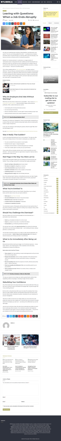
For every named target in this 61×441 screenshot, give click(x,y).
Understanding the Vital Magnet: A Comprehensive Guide (54, 57)
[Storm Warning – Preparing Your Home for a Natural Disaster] (46, 42)
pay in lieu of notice (15, 195)
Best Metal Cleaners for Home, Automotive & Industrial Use (23, 89)
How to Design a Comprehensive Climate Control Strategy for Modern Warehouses (20, 368)
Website (22, 401)
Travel (45, 205)
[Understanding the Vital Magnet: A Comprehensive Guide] (46, 56)
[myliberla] (7, 2)
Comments (56, 23)
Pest (45, 203)
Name (4, 397)
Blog (45, 188)
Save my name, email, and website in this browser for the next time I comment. (19, 406)
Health (29, 1)
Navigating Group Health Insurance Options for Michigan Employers (32, 368)
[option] (50, 76)
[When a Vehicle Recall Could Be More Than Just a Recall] (6, 85)
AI (44, 207)
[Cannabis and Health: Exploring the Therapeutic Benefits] (46, 164)
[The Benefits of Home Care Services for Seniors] (46, 49)
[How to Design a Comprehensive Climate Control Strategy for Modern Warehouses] (20, 362)
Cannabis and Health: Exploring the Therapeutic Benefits (54, 165)
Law (42, 1)
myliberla (46, 178)
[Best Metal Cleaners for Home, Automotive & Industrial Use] (6, 90)
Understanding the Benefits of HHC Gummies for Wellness (50, 134)
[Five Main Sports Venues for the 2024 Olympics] (46, 36)
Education (25, 1)
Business (20, 1)
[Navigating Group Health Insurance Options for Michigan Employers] (33, 362)
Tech (45, 1)
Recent (50, 23)
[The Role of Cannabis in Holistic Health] (46, 158)
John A (6, 20)
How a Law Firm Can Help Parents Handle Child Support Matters (50, 80)
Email (4, 401)
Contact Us (49, 1)
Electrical (46, 211)
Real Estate (46, 197)
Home (16, 1)
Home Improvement (36, 1)
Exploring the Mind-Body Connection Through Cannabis (54, 151)
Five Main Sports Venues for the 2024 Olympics (54, 36)
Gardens (45, 201)
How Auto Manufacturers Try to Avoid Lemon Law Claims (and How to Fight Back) (7, 368)
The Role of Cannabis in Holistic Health (54, 157)
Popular (44, 23)
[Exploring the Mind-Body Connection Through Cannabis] (46, 150)
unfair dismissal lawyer (21, 69)
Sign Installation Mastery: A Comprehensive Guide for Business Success (22, 131)
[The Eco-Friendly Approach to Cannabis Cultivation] (46, 141)
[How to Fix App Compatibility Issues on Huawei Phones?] (46, 29)
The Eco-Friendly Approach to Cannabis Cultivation (53, 142)
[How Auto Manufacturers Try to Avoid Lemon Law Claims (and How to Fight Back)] (8, 362)
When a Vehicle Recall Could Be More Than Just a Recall (22, 83)
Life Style (46, 190)
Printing (45, 209)
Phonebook (46, 191)
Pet (44, 199)
